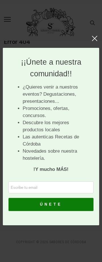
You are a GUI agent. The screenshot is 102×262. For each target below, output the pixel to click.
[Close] (94, 41)
